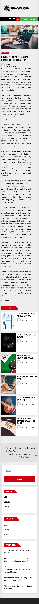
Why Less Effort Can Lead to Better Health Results (18, 587)
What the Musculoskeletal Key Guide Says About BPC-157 (18, 579)
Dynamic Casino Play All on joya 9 (27, 377)
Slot (5, 525)
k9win (10, 127)
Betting (5, 52)
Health (6, 534)
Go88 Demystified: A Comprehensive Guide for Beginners (26, 420)
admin (8, 64)
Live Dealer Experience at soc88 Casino (26, 398)
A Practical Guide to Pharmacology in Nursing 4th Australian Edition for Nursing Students (18, 569)
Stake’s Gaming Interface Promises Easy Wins (26, 314)
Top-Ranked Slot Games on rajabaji (26, 335)
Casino (6, 530)
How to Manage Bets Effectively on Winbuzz (25, 356)
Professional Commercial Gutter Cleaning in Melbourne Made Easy (17, 559)
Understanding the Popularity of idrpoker (16, 551)
